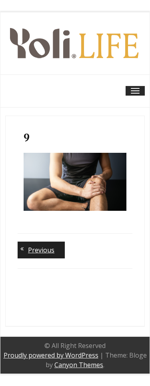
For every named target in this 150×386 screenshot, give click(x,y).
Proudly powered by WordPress (51, 355)
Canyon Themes (78, 364)
